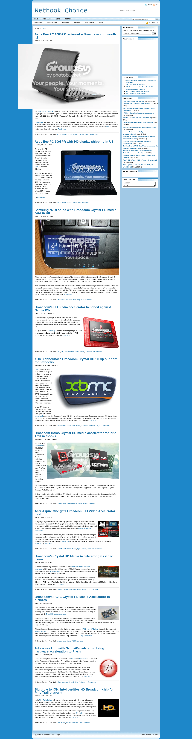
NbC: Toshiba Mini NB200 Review (137, 91)
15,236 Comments (91, 134)
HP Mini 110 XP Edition (90, 629)
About (143, 734)
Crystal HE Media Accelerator (56, 614)
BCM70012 (39, 544)
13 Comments (97, 549)
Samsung (76, 300)
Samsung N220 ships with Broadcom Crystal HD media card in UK (75, 211)
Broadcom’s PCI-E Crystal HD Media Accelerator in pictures (72, 598)
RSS (157, 4)
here (107, 127)
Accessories (38, 22)
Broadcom (83, 659)
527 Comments (83, 203)
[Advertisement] (139, 57)
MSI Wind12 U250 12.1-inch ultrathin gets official (139, 127)
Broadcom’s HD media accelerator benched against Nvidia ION (73, 308)
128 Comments (93, 589)
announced (39, 416)
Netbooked (41, 197)
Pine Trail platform (46, 700)
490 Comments (77, 641)
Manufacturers (52, 22)
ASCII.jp (80, 636)
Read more (62, 129)
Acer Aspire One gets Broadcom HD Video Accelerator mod (75, 512)
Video (101, 22)
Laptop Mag (51, 331)
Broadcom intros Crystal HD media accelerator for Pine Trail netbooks (75, 434)
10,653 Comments (102, 426)
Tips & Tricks (89, 22)
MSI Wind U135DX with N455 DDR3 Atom (137, 118)
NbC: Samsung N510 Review (136, 93)
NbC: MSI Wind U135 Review (135, 84)
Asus (59, 134)
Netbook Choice (50, 734)
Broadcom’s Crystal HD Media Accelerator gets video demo (74, 557)
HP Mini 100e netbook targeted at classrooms (138, 113)
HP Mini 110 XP (55, 571)
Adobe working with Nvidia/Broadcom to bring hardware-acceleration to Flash (69, 649)
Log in (58, 734)
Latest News (127, 98)
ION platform (80, 713)
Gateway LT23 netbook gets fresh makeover (138, 122)
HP (62, 352)
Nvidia (82, 352)
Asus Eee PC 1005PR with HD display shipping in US (74, 141)
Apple (69, 426)
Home (36, 19)
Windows (92, 426)
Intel (58, 723)
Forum (68, 19)
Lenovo (63, 589)
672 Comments (86, 300)
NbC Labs (47, 19)
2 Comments (91, 682)
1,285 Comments (89, 504)
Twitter (150, 4)
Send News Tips (153, 23)
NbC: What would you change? (134, 101)
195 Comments (84, 723)
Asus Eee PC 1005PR (46, 111)
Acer (58, 549)
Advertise (155, 734)
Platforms (65, 22)
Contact (148, 734)
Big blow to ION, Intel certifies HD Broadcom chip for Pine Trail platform (74, 691)
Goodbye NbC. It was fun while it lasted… (137, 103)
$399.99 (37, 167)
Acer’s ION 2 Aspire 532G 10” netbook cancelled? (140, 160)
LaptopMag (39, 122)
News (58, 19)
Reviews (77, 22)
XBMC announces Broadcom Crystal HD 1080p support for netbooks (76, 360)
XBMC (37, 370)
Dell (58, 352)
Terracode (65, 541)
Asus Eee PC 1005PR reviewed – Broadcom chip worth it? (75, 36)
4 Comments (97, 352)
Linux (73, 426)
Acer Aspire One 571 (42, 631)
